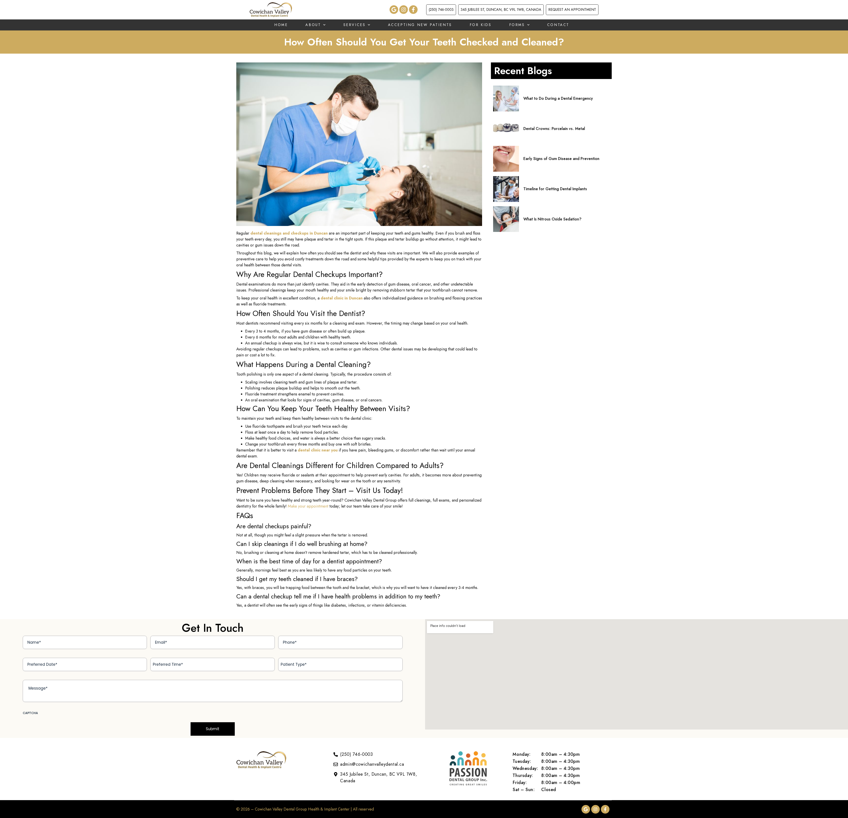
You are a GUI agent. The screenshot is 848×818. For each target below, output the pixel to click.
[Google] (394, 9)
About (313, 24)
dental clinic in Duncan (342, 298)
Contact (558, 24)
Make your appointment (308, 506)
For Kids (481, 24)
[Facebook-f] (413, 9)
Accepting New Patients (420, 24)
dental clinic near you (318, 450)
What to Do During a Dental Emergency (558, 98)
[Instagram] (403, 9)
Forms (517, 24)
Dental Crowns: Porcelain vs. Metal (554, 129)
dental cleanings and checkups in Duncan (289, 233)
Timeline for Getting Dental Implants (555, 189)
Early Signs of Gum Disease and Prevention (561, 159)
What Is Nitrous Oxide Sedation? (552, 219)
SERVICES (354, 24)
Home (281, 24)
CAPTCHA (30, 713)
